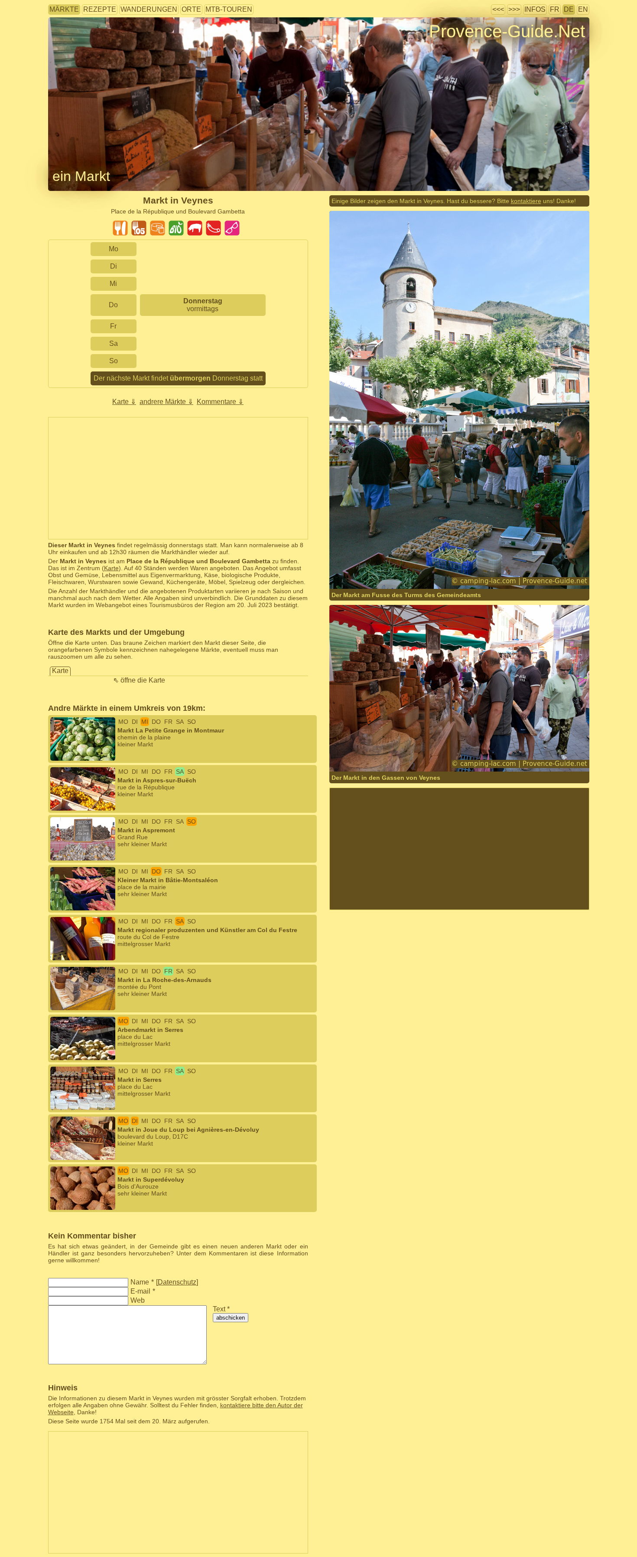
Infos (535, 9)
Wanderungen (148, 9)
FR (554, 9)
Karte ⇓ (124, 401)
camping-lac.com (453, 571)
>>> (514, 9)
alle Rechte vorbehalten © (382, 571)
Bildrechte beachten (75, 45)
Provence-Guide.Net (507, 31)
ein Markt (81, 176)
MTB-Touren (228, 9)
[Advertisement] (178, 478)
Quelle (488, 571)
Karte (111, 568)
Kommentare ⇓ (220, 401)
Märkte (64, 9)
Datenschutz (177, 1282)
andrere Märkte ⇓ (166, 401)
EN (583, 9)
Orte (191, 9)
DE (569, 9)
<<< (498, 9)
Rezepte (99, 9)
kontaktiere (526, 200)
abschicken (230, 1317)
